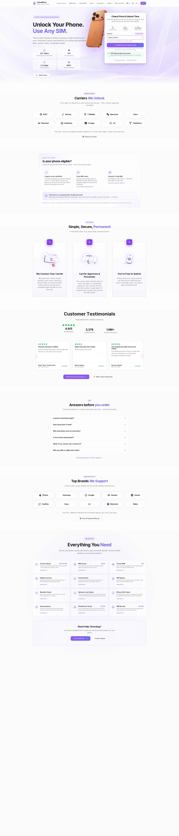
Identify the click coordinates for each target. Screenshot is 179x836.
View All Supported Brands (90, 518)
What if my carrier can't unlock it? (67, 444)
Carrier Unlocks (61, 3)
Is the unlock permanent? (63, 437)
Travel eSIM (82, 3)
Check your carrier (91, 136)
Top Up (109, 3)
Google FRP (100, 3)
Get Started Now (79, 638)
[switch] (132, 3)
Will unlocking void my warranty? (67, 431)
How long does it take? (62, 425)
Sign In (143, 3)
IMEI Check (72, 3)
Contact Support (100, 638)
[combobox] (125, 38)
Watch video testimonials (104, 377)
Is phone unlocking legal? (63, 418)
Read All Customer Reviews (75, 377)
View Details (137, 55)
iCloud (91, 3)
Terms (125, 49)
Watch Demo (43, 75)
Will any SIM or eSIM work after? (66, 450)
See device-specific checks (116, 183)
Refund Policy (132, 49)
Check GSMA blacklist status (84, 186)
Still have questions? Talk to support (89, 458)
